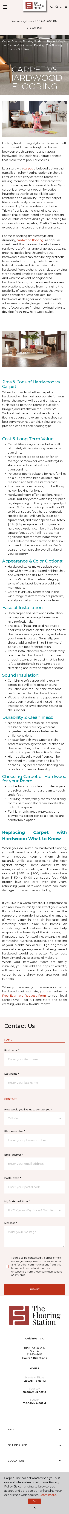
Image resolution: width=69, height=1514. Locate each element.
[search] (52, 7)
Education (16, 1460)
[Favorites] (61, 7)
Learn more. (48, 1495)
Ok (34, 1501)
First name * (11, 1050)
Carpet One (9, 41)
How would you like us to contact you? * (28, 1109)
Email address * (13, 1154)
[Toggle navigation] (5, 7)
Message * (10, 1223)
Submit (34, 1289)
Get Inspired (17, 1445)
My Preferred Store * (17, 1201)
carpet (28, 168)
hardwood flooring (29, 240)
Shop (12, 1429)
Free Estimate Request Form (24, 995)
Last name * (11, 1073)
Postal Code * (12, 1178)
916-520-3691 (34, 27)
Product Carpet (57, 41)
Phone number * (14, 1131)
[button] (57, 7)
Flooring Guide (32, 41)
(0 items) (66, 7)
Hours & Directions (34, 1358)
